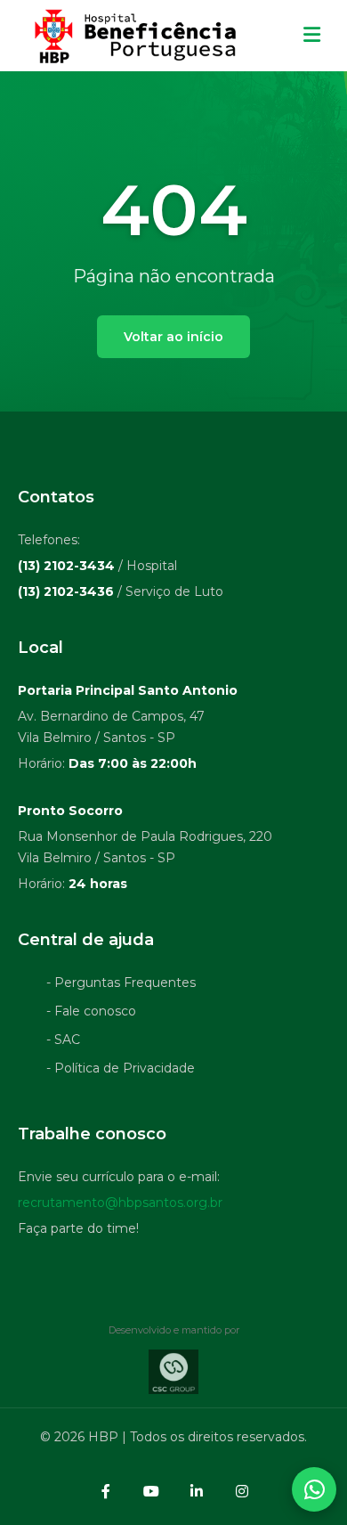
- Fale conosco (91, 1011)
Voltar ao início (173, 337)
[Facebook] (106, 1491)
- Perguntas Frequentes (121, 983)
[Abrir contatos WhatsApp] (314, 1489)
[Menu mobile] (312, 35)
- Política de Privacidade (120, 1068)
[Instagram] (242, 1491)
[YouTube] (151, 1491)
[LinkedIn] (197, 1491)
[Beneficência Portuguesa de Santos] (133, 35)
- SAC (63, 1040)
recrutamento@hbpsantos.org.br (120, 1203)
